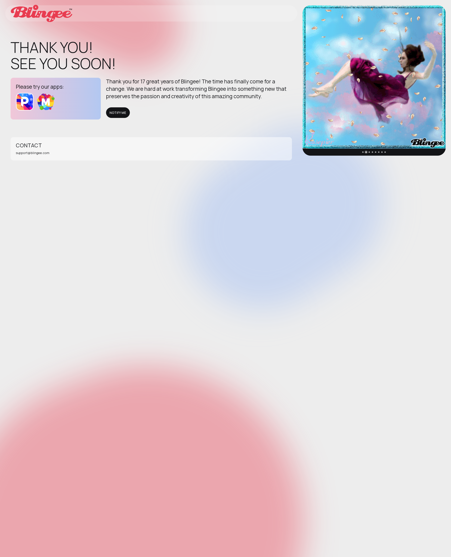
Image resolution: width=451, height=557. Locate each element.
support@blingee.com (32, 153)
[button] (363, 152)
